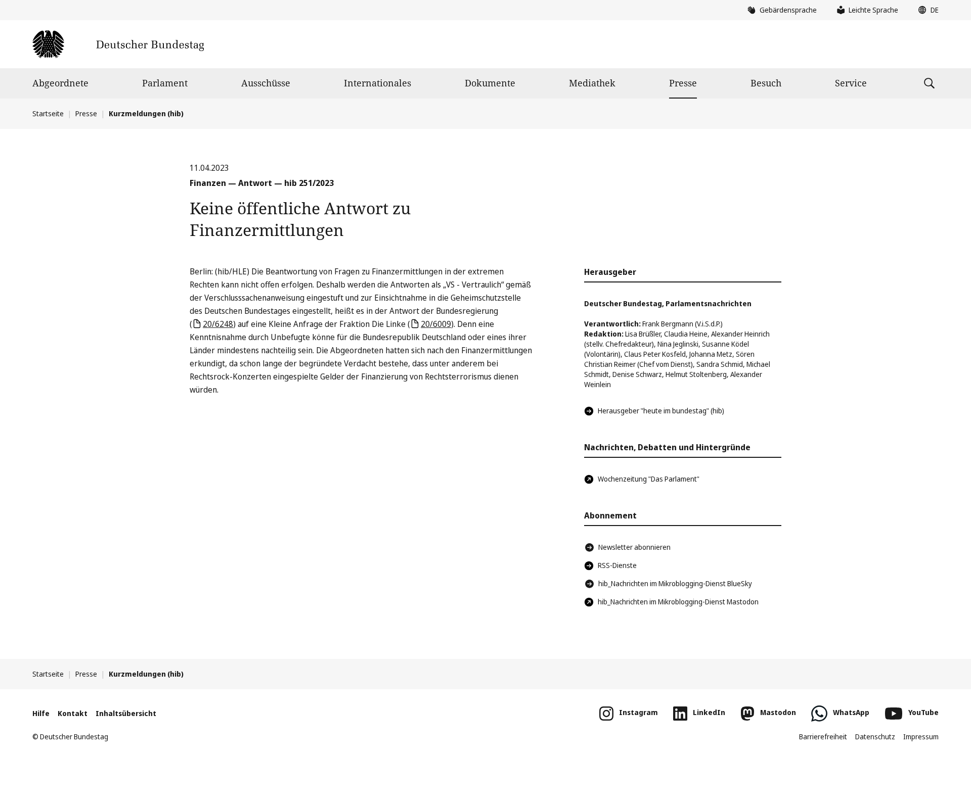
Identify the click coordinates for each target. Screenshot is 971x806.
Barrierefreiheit (823, 736)
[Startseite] (118, 44)
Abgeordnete (60, 83)
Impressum (921, 736)
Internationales (377, 83)
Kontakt (72, 713)
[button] (926, 10)
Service (851, 83)
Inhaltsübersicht (126, 713)
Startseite (48, 113)
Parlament (165, 83)
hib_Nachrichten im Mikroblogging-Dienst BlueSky (675, 583)
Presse (683, 83)
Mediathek (592, 83)
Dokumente (490, 83)
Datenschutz (875, 736)
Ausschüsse (265, 83)
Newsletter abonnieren (634, 547)
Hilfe (41, 713)
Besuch (766, 83)
